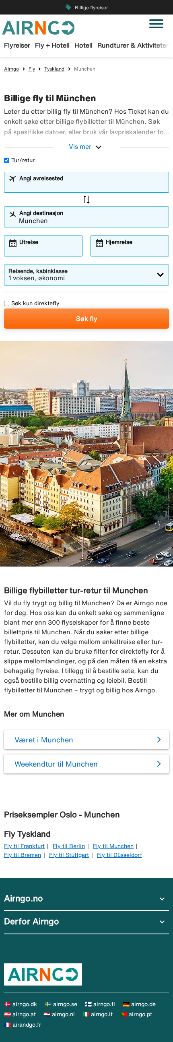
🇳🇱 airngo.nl (59, 1014)
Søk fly (86, 318)
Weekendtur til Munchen (56, 763)
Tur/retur (23, 160)
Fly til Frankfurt (24, 846)
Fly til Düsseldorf (119, 855)
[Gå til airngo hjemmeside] (38, 27)
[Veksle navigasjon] (156, 23)
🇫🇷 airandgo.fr (22, 1024)
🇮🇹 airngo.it (97, 1014)
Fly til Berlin (69, 846)
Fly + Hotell (52, 45)
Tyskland (54, 68)
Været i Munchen (43, 739)
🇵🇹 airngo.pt (136, 1014)
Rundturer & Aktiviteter (133, 45)
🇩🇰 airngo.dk (20, 1004)
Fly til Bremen (22, 855)
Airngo (11, 68)
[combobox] (92, 186)
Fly (32, 68)
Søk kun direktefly (35, 303)
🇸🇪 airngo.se (61, 1004)
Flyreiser (17, 45)
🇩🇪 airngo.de (139, 1004)
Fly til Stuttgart (69, 855)
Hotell (83, 45)
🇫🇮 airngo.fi (100, 1004)
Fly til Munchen (113, 846)
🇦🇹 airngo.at (20, 1014)
